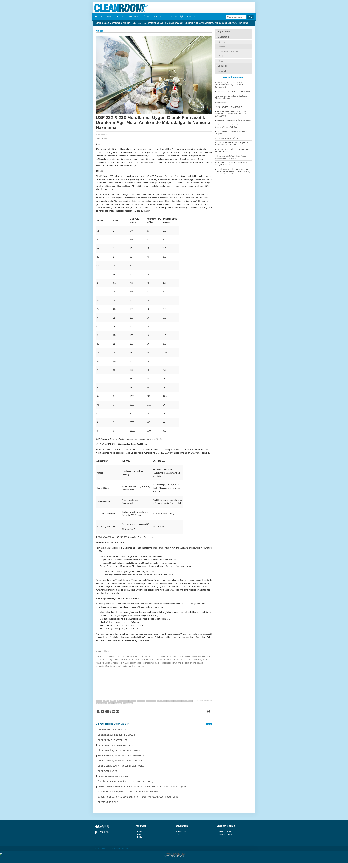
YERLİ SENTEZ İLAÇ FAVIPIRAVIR (229, 107)
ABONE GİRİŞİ (176, 16)
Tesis (221, 56)
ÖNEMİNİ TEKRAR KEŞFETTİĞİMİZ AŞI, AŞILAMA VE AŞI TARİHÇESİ (127, 781)
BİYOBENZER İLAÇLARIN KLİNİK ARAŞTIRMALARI (119, 750)
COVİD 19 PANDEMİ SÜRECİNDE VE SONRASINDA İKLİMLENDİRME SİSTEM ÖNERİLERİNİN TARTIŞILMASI (143, 787)
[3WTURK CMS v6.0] (174, 854)
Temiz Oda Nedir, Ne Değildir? (227, 138)
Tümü (209, 724)
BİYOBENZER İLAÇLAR (107, 771)
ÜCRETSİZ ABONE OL (154, 16)
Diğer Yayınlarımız (226, 826)
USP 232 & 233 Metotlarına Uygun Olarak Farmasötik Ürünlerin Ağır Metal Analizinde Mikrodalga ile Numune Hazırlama (190, 23)
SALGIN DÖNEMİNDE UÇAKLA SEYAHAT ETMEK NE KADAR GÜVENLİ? (128, 792)
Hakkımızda (141, 832)
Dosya (222, 42)
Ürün (221, 61)
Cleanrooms (102, 23)
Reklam (140, 837)
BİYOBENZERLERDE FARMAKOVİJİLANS (115, 745)
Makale (126, 23)
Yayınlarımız (224, 31)
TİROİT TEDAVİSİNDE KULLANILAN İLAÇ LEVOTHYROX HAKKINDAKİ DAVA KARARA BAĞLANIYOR (231, 114)
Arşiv (179, 834)
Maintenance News (225, 834)
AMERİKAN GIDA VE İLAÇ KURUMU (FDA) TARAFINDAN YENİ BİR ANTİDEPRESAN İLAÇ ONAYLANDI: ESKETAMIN (232, 171)
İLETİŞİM (191, 16)
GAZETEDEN (133, 16)
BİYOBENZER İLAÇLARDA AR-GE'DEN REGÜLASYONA (121, 761)
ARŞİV (120, 16)
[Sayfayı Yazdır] (208, 712)
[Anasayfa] (174, 8)
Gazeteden (115, 23)
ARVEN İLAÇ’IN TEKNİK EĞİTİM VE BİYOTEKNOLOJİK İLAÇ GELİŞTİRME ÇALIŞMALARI (229, 85)
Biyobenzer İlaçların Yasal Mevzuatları (113, 776)
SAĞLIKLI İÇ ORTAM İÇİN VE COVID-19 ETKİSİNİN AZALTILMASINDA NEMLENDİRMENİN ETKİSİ (138, 797)
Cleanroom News (224, 832)
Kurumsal (141, 826)
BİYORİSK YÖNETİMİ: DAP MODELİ (113, 730)
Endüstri (222, 66)
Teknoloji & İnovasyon (228, 51)
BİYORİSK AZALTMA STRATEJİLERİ (113, 740)
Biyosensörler (221, 103)
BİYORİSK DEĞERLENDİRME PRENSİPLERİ (116, 735)
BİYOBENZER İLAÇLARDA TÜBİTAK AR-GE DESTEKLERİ (121, 756)
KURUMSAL (107, 16)
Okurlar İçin (182, 826)
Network (222, 71)
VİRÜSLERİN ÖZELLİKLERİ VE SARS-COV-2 (233, 91)
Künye (139, 834)
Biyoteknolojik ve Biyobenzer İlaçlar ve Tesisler (233, 120)
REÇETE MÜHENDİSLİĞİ (108, 802)
